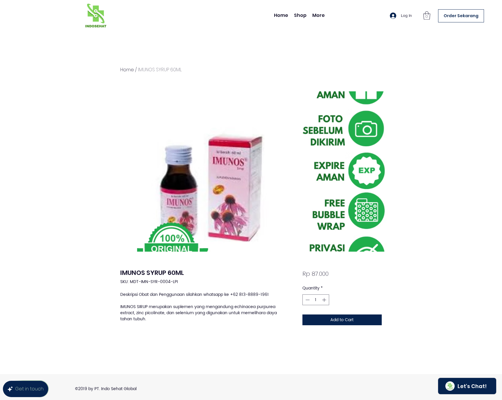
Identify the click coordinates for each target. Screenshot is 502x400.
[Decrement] (307, 300)
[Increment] (324, 300)
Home (127, 69)
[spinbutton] (316, 300)
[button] (426, 15)
